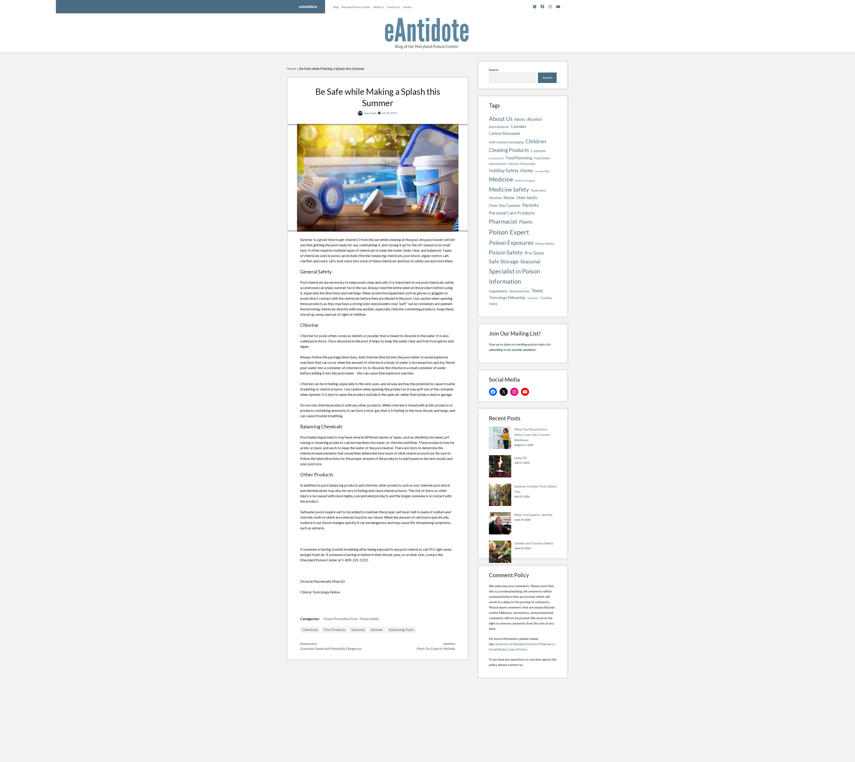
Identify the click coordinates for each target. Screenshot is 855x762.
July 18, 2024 (389, 113)
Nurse (508, 197)
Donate (407, 7)
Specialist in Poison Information (514, 276)
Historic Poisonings (522, 164)
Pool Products (335, 629)
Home (291, 68)
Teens (537, 290)
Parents (530, 205)
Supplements (498, 291)
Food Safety (542, 158)
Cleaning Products (509, 150)
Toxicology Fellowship (507, 297)
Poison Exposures (511, 242)
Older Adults (526, 197)
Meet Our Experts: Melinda (436, 648)
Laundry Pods (542, 171)
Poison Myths (544, 243)
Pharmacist (503, 221)
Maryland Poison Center (355, 7)
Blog (335, 7)
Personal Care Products (512, 212)
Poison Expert (509, 232)
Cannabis (518, 126)
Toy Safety (532, 298)
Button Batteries (499, 127)
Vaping (493, 303)
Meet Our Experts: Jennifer (533, 515)
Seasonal (358, 629)
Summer (376, 629)
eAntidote (308, 6)
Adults (519, 119)
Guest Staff (370, 113)
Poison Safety (369, 618)
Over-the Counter (505, 205)
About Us (378, 7)
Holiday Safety (504, 170)
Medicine (501, 179)
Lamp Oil (520, 458)
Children (535, 141)
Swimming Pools (401, 629)
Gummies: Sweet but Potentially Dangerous (330, 648)
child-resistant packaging (506, 142)
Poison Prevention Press (341, 618)
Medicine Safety (509, 189)
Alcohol (534, 119)
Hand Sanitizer (498, 164)
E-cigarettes (538, 151)
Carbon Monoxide (504, 133)
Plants (526, 222)
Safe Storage (504, 261)
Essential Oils (496, 158)
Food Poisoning (519, 157)
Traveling (546, 298)
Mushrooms (538, 190)
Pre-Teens (534, 252)
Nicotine (495, 198)
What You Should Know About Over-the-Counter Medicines (532, 434)
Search (494, 70)
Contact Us (393, 7)
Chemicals (310, 629)
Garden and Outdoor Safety (533, 543)
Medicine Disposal (525, 180)
